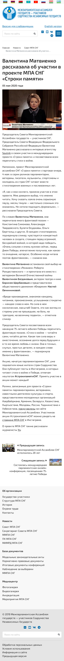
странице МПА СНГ (13, 419)
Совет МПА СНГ (31, 47)
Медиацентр (10, 581)
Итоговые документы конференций (23, 564)
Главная (6, 47)
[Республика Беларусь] (20, 1)
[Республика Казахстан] (28, 1)
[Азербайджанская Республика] (5, 1)
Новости (17, 47)
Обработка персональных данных (22, 644)
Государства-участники (16, 496)
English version (53, 26)
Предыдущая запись (31, 445)
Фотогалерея (10, 587)
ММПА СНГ (8, 534)
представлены (26, 408)
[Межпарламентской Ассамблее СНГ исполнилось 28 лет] (9, 448)
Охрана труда (10, 508)
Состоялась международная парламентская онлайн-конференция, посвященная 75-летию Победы (28, 469)
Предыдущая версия (14, 655)
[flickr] (42, 31)
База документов (12, 551)
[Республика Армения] (13, 1)
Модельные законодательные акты (23, 556)
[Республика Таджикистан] (51, 1)
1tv (19, 429)
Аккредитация (10, 595)
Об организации (12, 490)
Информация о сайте (14, 652)
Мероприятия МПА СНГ (15, 599)
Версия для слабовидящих (17, 26)
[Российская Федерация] (43, 1)
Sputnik (6, 152)
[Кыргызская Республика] (36, 1)
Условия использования (16, 648)
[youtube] (47, 31)
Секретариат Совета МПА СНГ (19, 530)
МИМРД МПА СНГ (12, 542)
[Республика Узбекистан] (59, 1)
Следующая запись (33, 460)
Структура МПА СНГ (14, 500)
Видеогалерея (10, 591)
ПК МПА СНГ (9, 538)
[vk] (51, 31)
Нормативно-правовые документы (23, 560)
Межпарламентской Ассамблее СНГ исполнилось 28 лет (38, 451)
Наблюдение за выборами (17, 568)
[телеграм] (51, 35)
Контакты (8, 512)
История (7, 504)
